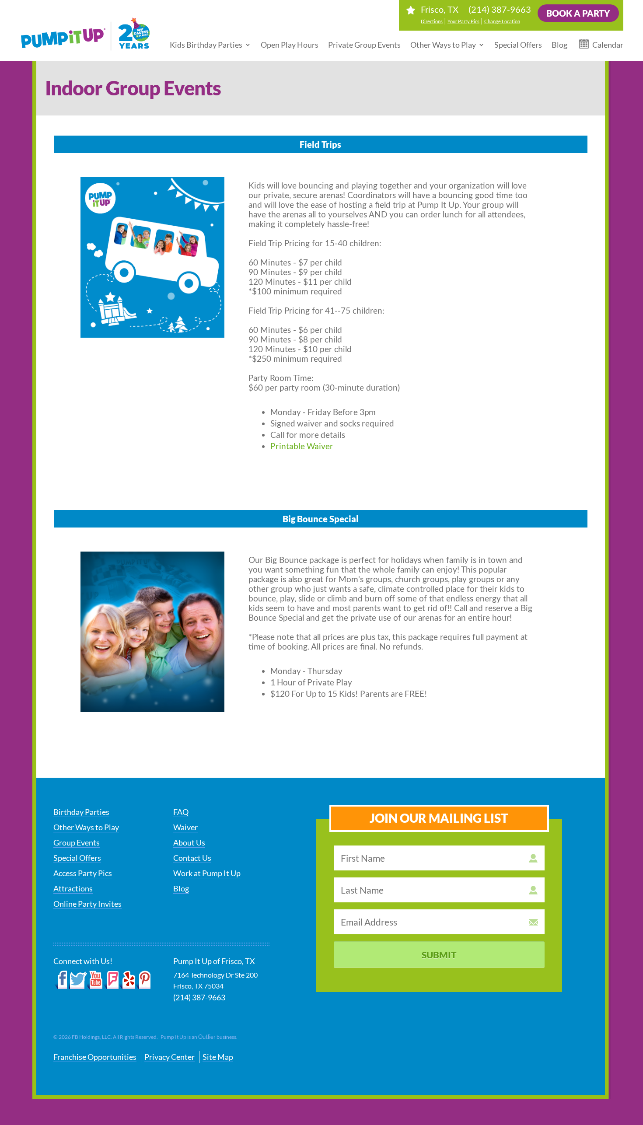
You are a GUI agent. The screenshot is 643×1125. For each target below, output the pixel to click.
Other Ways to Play (443, 44)
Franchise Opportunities (94, 1057)
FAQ (181, 812)
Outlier (207, 1036)
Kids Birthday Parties (206, 44)
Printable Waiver (301, 446)
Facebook (61, 980)
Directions (432, 21)
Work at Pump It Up (207, 873)
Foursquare (111, 980)
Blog (559, 44)
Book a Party (578, 13)
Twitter (78, 980)
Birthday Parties (81, 812)
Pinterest (143, 980)
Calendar (607, 44)
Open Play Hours (289, 44)
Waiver (185, 827)
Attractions (73, 888)
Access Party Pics (82, 873)
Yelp (127, 980)
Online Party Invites (87, 903)
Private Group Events (364, 44)
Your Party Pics (463, 21)
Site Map (218, 1057)
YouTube (95, 980)
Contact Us (192, 858)
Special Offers (518, 44)
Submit (439, 954)
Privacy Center (169, 1057)
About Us (189, 842)
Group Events (76, 842)
